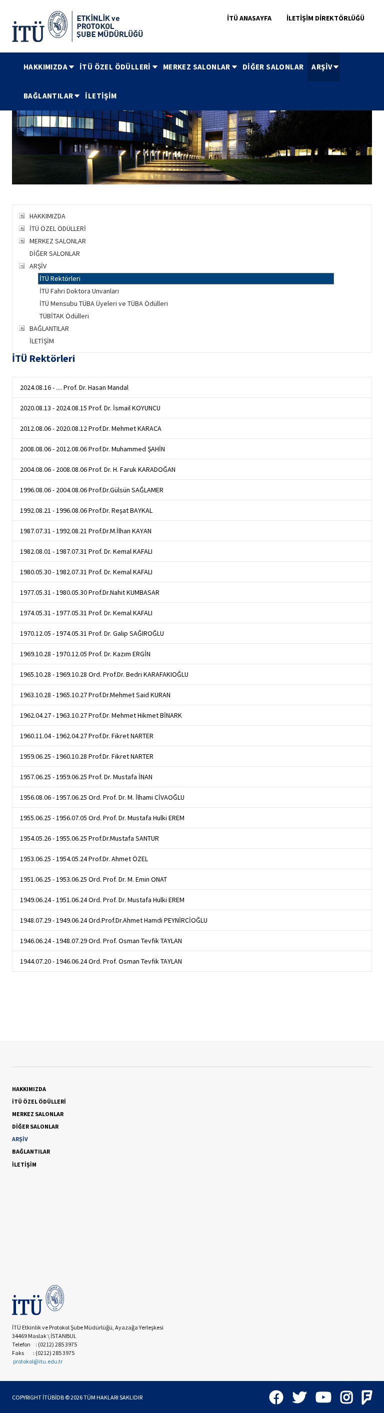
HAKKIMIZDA (46, 66)
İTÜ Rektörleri (60, 278)
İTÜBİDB (53, 1397)
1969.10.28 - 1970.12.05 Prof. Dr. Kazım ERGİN (85, 653)
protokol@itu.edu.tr (37, 1361)
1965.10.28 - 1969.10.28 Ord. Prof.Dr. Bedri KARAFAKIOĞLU (104, 674)
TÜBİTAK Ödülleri (64, 315)
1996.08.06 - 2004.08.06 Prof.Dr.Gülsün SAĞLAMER (92, 489)
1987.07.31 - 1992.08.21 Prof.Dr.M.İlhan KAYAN (86, 530)
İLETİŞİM (100, 95)
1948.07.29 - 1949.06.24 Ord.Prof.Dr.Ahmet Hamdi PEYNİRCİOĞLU (114, 920)
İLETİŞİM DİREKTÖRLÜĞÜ (325, 17)
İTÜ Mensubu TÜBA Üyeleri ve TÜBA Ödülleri (104, 303)
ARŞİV (322, 66)
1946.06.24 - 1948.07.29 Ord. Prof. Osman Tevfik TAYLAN (101, 940)
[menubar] (196, 81)
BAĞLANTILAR (48, 95)
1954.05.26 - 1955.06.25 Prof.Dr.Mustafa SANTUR (89, 838)
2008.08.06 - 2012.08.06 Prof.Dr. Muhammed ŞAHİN (92, 448)
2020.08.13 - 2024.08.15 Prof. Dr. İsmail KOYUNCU (90, 407)
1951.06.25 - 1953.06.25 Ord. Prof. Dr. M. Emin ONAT (93, 879)
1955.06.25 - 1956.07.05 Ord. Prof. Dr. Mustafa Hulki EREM (102, 817)
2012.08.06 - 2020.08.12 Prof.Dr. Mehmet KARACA (91, 428)
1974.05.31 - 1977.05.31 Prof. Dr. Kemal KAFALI (86, 612)
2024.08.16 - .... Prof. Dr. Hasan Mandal (74, 387)
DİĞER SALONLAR (273, 66)
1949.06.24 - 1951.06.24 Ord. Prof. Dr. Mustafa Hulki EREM (102, 899)
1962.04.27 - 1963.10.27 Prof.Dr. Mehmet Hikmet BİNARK (101, 715)
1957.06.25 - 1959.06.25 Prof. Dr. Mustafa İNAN (86, 776)
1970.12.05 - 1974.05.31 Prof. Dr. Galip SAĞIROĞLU (92, 633)
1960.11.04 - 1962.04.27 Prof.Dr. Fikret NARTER (87, 735)
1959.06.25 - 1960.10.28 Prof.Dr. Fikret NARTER (87, 756)
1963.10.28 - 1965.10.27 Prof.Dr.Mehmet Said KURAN (95, 694)
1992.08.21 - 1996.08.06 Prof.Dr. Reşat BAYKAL (86, 510)
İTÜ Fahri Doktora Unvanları (79, 290)
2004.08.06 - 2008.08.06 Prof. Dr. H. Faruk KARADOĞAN (98, 469)
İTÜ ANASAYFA (249, 17)
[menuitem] (48, 66)
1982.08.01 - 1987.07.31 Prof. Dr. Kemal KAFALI (86, 551)
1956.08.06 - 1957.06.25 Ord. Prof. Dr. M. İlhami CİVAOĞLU (102, 797)
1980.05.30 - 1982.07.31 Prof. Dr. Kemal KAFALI (86, 571)
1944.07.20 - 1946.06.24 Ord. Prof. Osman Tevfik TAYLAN (101, 961)
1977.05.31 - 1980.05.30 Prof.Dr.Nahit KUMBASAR (90, 592)
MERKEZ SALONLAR (196, 66)
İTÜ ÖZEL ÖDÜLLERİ (115, 66)
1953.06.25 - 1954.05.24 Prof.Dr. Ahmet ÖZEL (84, 858)
